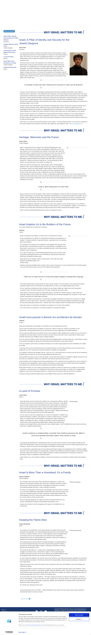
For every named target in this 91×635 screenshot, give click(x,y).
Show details (22, 632)
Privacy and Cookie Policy (33, 625)
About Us (4, 609)
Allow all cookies (79, 615)
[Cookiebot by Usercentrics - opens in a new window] (9, 632)
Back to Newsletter (9, 31)
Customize (78, 619)
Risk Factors (4, 611)
